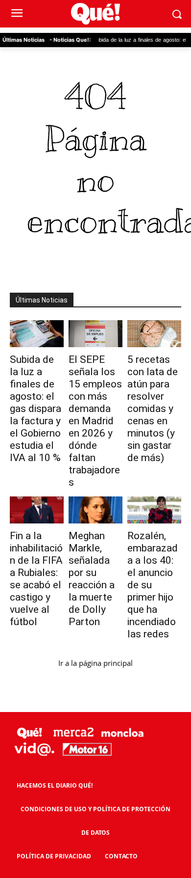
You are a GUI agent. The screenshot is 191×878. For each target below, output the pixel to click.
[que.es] (95, 14)
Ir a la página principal (95, 663)
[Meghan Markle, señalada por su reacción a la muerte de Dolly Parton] (95, 509)
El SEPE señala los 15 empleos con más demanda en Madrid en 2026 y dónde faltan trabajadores (95, 421)
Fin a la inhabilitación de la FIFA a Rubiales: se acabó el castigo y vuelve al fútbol (36, 579)
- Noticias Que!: (70, 39)
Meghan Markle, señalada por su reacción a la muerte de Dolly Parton (92, 579)
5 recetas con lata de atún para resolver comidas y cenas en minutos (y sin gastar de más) (152, 409)
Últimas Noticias (23, 39)
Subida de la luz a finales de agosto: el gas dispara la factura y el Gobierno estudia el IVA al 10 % (35, 409)
